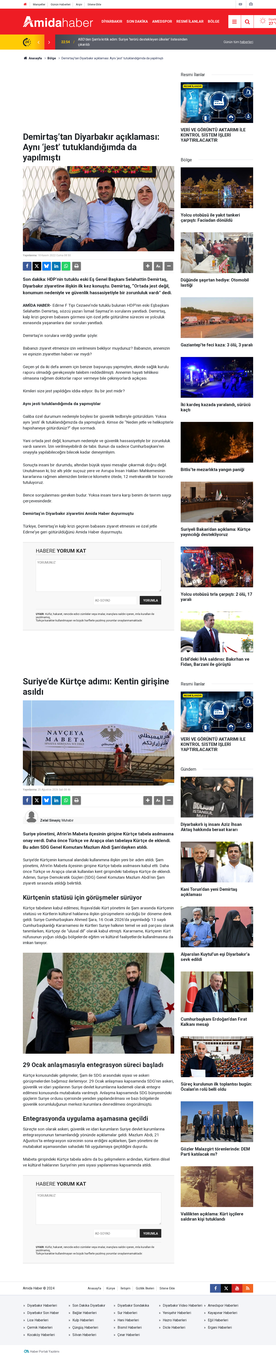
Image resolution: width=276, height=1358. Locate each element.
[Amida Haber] (58, 21)
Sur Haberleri (127, 1313)
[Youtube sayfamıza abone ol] (237, 1288)
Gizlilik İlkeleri (145, 1288)
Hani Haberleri (128, 1320)
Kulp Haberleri (83, 1320)
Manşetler (39, 4)
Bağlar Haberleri (84, 1313)
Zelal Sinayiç (50, 820)
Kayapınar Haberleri (222, 1313)
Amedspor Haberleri (223, 1305)
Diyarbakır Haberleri (42, 1305)
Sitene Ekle (94, 4)
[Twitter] (37, 266)
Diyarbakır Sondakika (133, 1305)
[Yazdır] (76, 266)
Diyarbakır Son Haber (43, 1313)
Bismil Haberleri (130, 1327)
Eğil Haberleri (218, 1320)
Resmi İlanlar (190, 21)
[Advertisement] (98, 99)
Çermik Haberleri (39, 1327)
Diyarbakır (112, 21)
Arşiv (79, 4)
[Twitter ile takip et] (226, 1288)
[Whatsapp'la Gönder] (66, 266)
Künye (111, 1288)
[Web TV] (240, 4)
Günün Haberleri (61, 4)
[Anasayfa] (25, 4)
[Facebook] (27, 266)
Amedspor (162, 21)
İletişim (125, 1288)
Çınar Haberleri (129, 1335)
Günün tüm (238, 42)
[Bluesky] (46, 266)
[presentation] (38, 42)
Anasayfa (35, 58)
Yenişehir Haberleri (177, 1313)
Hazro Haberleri (175, 1320)
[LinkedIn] (56, 266)
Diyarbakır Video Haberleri (182, 1305)
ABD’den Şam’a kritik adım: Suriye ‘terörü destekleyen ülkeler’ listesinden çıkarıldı (132, 42)
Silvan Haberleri (84, 1335)
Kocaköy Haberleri (41, 1335)
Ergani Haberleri (220, 1327)
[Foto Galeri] (250, 4)
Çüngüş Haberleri (85, 1327)
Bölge (214, 21)
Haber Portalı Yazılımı (44, 1351)
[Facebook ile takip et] (215, 1288)
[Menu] (234, 22)
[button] (147, 266)
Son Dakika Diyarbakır (88, 1305)
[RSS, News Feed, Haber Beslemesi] (247, 1288)
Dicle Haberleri (174, 1327)
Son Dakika (137, 21)
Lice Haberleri (37, 1320)
